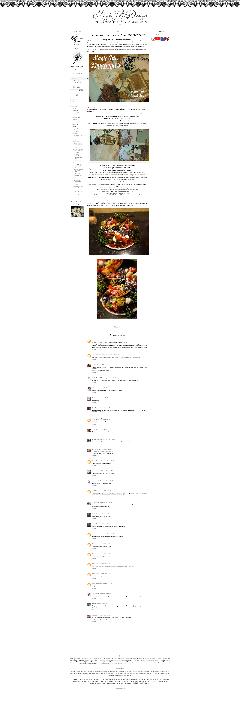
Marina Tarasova (96, 471)
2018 (73, 104)
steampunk (157, 660)
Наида (93, 398)
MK (95, 658)
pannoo (102, 660)
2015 (73, 197)
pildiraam (115, 660)
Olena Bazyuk (95, 407)
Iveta (93, 388)
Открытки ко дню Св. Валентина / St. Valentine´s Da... (78, 176)
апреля (75, 129)
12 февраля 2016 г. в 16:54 (106, 480)
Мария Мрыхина (96, 583)
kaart (140, 658)
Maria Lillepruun (96, 419)
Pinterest (143, 172)
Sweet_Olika (95, 491)
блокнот (106, 662)
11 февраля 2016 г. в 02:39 (107, 460)
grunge (134, 658)
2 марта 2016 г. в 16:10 (108, 533)
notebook (94, 660)
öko (93, 662)
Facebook (131, 172)
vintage (80, 662)
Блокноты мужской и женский (78, 136)
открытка (159, 662)
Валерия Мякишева (97, 439)
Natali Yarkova (95, 615)
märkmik (87, 660)
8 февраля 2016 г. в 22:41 (102, 397)
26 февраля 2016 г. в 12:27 (102, 513)
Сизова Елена (95, 502)
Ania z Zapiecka (96, 480)
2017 (73, 106)
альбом (99, 662)
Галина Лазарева (96, 461)
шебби (120, 663)
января (75, 194)
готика (130, 662)
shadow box (150, 660)
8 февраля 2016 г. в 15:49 (110, 378)
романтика (91, 663)
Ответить (94, 349)
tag (162, 660)
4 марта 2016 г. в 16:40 (106, 583)
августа (75, 119)
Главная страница (117, 650)
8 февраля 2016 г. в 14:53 (103, 364)
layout (159, 658)
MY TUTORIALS (77, 73)
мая (74, 126)
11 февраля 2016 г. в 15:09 (107, 470)
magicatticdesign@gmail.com (160, 35)
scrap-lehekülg (135, 660)
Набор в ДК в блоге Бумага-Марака (77, 187)
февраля (75, 133)
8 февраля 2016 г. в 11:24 (107, 340)
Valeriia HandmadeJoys (97, 378)
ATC (89, 658)
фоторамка (114, 663)
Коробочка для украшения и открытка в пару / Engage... (78, 182)
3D (71, 658)
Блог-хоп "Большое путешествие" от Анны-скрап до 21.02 (77, 145)
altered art (109, 658)
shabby (144, 660)
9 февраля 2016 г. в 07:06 (109, 439)
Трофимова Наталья (97, 534)
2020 (73, 99)
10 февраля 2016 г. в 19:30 (106, 449)
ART (76, 658)
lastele (153, 658)
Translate (79, 82)
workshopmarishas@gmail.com (99, 354)
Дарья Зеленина (96, 543)
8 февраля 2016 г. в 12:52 (114, 354)
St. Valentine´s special (78, 160)
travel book (168, 660)
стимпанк (99, 663)
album (101, 658)
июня (74, 124)
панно (166, 662)
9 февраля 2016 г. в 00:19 (101, 429)
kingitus (147, 658)
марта (74, 131)
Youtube (98, 174)
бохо (113, 662)
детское (141, 662)
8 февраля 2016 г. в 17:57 (101, 387)
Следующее (90, 650)
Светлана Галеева (96, 340)
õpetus (88, 662)
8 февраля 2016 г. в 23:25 (109, 419)
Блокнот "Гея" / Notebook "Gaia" (77, 190)
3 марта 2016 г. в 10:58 (106, 563)
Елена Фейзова (95, 593)
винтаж (123, 662)
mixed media (75, 660)
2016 (73, 108)
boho (116, 658)
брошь (118, 662)
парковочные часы (74, 663)
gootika (128, 658)
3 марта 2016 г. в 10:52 (106, 543)
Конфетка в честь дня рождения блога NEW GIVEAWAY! (78, 171)
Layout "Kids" (76, 141)
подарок (82, 663)
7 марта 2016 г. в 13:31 (105, 615)
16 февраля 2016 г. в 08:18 (105, 502)
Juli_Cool (94, 364)
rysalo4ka (94, 603)
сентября (75, 117)
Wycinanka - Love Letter (112, 125)
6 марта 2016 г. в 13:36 (105, 593)
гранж (135, 662)
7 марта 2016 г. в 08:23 (102, 603)
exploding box (122, 658)
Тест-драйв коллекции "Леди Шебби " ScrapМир (78, 151)
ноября (75, 112)
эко (125, 663)
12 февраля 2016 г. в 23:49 (104, 490)
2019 (73, 101)
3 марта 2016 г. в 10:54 (106, 553)
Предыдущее (143, 650)
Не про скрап (76, 139)
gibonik (94, 514)
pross (120, 660)
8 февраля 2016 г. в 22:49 (105, 407)
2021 (73, 97)
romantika (126, 660)
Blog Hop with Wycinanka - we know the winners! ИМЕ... (78, 156)
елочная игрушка (150, 662)
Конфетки (118, 327)
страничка (106, 663)
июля (74, 122)
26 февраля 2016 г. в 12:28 (102, 523)
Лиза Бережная (96, 449)
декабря (75, 110)
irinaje (93, 429)
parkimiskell (108, 660)
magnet (165, 658)
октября (75, 115)
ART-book (83, 658)
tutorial (73, 662)
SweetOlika (121, 688)
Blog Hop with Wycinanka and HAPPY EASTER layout (78, 165)
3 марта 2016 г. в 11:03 (106, 573)
